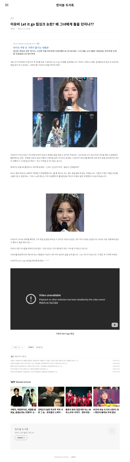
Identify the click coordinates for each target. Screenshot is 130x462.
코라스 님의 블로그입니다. (24, 432)
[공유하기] (19, 347)
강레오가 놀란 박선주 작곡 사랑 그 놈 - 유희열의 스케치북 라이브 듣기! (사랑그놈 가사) (37, 363)
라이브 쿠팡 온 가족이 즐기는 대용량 (31, 47)
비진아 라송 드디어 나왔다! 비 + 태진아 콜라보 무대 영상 (28, 369)
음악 (12, 356)
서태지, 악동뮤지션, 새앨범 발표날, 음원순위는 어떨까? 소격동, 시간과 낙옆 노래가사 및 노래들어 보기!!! (43, 360)
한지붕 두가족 (65, 5)
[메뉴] (6, 5)
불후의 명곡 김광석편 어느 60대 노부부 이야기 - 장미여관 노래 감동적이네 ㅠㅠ (35, 366)
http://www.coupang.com (24, 44)
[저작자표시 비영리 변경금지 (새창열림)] (39, 347)
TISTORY (65, 457)
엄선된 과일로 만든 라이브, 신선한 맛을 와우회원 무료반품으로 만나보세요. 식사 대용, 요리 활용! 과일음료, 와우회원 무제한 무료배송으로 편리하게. (65, 52)
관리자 (73, 457)
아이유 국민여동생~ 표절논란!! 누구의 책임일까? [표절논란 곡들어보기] (32, 372)
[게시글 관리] (22, 347)
